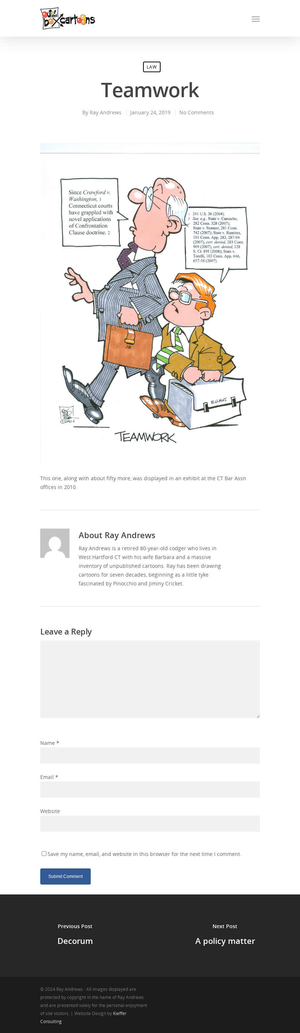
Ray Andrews (105, 112)
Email (49, 776)
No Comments (196, 112)
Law (152, 67)
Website (50, 811)
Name (49, 742)
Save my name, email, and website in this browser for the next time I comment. (144, 853)
